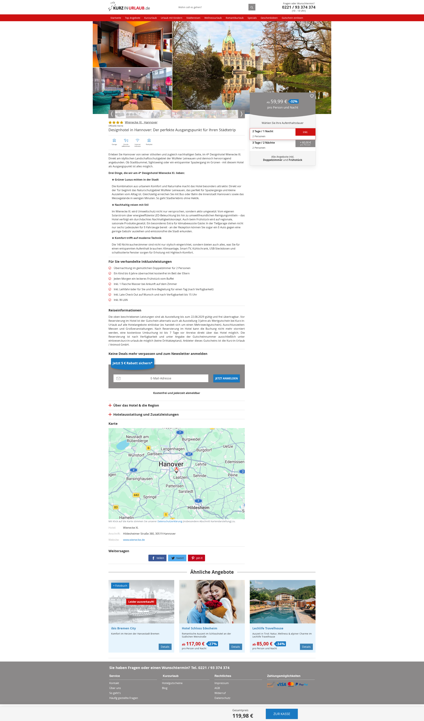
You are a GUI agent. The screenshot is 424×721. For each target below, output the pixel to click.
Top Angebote (132, 17)
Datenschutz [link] (222, 698)
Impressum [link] (221, 683)
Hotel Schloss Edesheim (199, 628)
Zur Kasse (281, 714)
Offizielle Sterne (115, 125)
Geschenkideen (269, 17)
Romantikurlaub (235, 17)
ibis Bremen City (123, 628)
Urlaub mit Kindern (171, 17)
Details (165, 647)
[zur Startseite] (129, 7)
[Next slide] (241, 114)
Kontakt (114, 683)
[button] (312, 96)
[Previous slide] (111, 114)
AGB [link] (217, 688)
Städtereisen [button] (193, 17)
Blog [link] (164, 688)
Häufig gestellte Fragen (123, 698)
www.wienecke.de (134, 540)
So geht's (115, 693)
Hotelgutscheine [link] (172, 683)
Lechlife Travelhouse (267, 628)
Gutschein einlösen (292, 17)
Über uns (115, 688)
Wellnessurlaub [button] (213, 17)
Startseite (115, 17)
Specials (252, 17)
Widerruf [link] (220, 693)
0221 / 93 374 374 (214, 667)
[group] (120, 114)
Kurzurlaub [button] (150, 17)
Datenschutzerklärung (133, 476)
